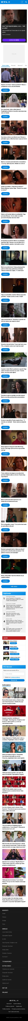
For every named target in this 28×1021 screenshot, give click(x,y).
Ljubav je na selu (6, 979)
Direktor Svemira (7, 953)
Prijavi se (14, 680)
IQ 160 (4, 939)
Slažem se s (12, 677)
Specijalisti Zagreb (7, 935)
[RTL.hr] (5, 2)
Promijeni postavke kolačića (18, 1009)
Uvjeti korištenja (17, 1003)
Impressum (9, 1003)
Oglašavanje (19, 1006)
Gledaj (5, 90)
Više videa (14, 586)
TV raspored (6, 961)
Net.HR (4, 988)
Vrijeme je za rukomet (8, 969)
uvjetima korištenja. (15, 677)
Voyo (3, 924)
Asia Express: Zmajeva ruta (9, 942)
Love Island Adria (7, 932)
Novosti (5, 910)
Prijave (5, 992)
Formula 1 (5, 956)
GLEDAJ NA (12, 40)
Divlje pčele (5, 949)
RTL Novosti (7, 667)
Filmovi (4, 917)
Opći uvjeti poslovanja (13, 1011)
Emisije (4, 920)
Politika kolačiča (6, 1009)
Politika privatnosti (10, 1006)
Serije (3, 913)
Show (5, 638)
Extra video (6, 966)
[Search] (26, 2)
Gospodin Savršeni (7, 946)
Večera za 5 (5, 983)
